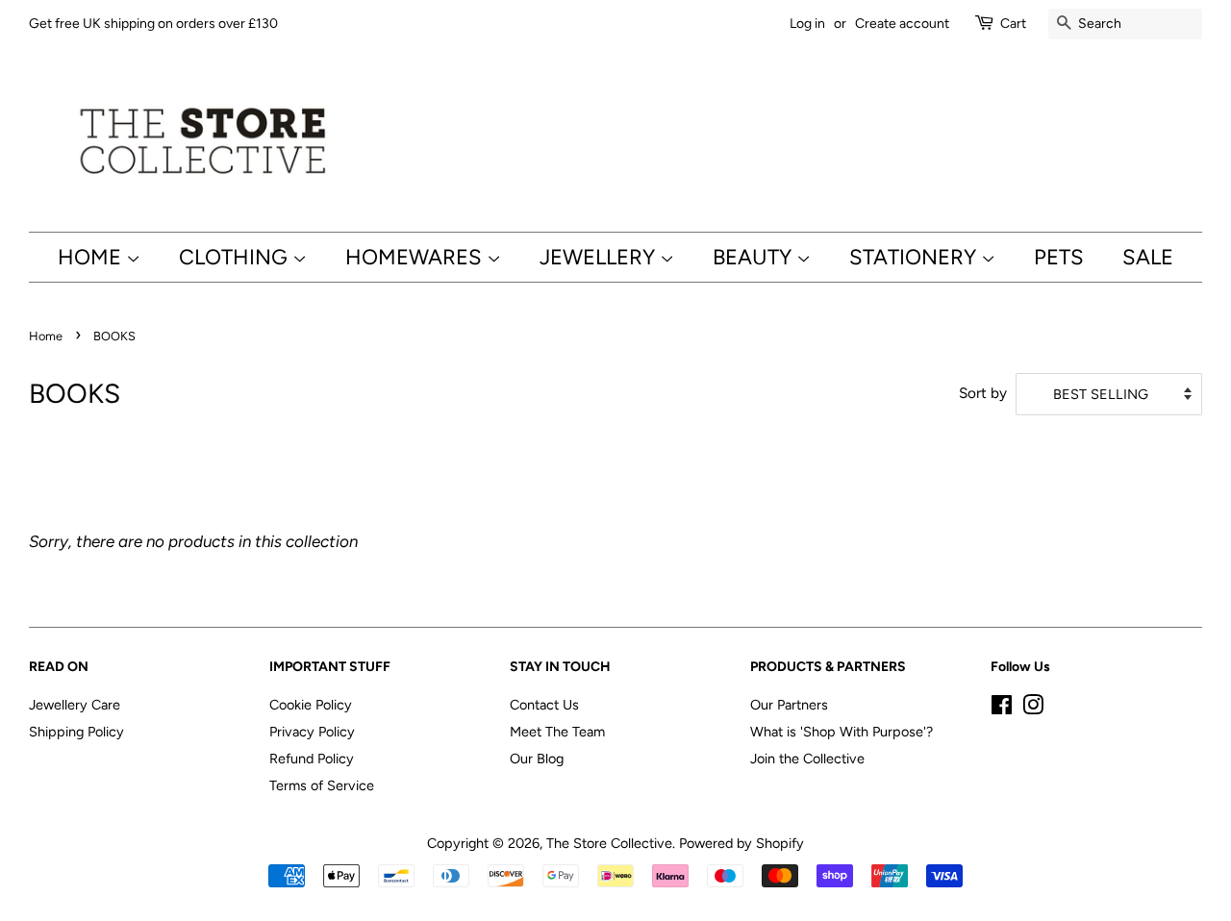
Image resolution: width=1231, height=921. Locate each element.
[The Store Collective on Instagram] (1032, 708)
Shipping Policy (76, 731)
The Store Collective (609, 843)
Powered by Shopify (741, 843)
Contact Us (544, 704)
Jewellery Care (74, 704)
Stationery (915, 257)
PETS (1059, 257)
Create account (902, 23)
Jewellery (600, 257)
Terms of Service (321, 785)
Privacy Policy (312, 731)
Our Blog (537, 758)
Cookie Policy (310, 704)
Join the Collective (807, 758)
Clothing (235, 257)
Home (92, 257)
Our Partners (789, 704)
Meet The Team (557, 731)
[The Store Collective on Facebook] (1002, 708)
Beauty (754, 257)
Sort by (983, 393)
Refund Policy (311, 758)
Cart (1013, 23)
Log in (807, 23)
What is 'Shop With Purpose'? (841, 731)
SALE (1147, 257)
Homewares (416, 257)
